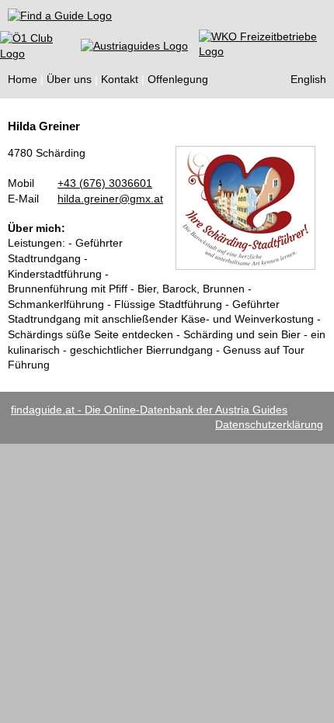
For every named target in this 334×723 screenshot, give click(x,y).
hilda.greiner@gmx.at (110, 198)
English (308, 79)
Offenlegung (178, 79)
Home (22, 79)
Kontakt (119, 79)
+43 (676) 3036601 (104, 183)
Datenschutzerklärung (269, 424)
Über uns (69, 79)
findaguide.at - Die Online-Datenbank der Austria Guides (149, 409)
